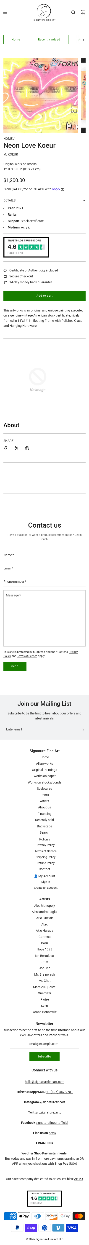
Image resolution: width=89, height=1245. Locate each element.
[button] (83, 39)
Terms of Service (27, 656)
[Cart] (83, 12)
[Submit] (83, 729)
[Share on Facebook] (6, 449)
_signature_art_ (50, 1112)
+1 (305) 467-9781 (59, 1092)
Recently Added (49, 39)
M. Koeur (10, 154)
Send (14, 666)
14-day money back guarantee (30, 282)
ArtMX (78, 1179)
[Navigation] (5, 12)
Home (16, 39)
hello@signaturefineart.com (44, 1082)
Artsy (52, 1133)
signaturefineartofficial (52, 1122)
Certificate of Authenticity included (33, 270)
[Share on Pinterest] (27, 449)
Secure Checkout (21, 276)
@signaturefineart (52, 1102)
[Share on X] (16, 449)
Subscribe (44, 1056)
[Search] (73, 12)
